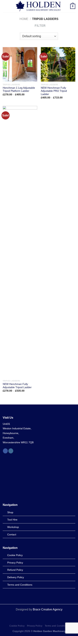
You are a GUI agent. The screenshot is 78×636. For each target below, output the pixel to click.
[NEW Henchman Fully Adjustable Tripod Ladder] (20, 242)
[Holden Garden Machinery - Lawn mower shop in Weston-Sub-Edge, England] (38, 6)
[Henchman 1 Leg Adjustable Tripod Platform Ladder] (20, 64)
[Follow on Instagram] (10, 450)
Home (24, 18)
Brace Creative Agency (47, 609)
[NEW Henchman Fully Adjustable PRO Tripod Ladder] (58, 64)
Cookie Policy (16, 626)
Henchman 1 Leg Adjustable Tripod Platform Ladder (19, 89)
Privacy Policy (34, 626)
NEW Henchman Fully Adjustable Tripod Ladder (17, 386)
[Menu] (5, 6)
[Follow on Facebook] (5, 450)
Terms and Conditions (57, 626)
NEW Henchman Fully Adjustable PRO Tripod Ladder (54, 91)
